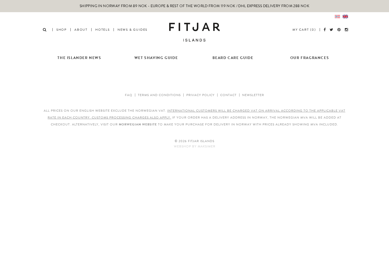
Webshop (182, 146)
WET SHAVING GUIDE (156, 58)
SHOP (61, 29)
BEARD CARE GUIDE (233, 58)
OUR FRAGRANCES (309, 58)
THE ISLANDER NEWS (79, 58)
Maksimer (206, 146)
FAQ (128, 95)
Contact (228, 95)
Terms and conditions (159, 95)
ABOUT (81, 29)
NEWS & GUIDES (132, 29)
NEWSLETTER (253, 95)
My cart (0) (304, 29)
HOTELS (102, 29)
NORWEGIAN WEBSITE (138, 124)
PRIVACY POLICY (200, 95)
